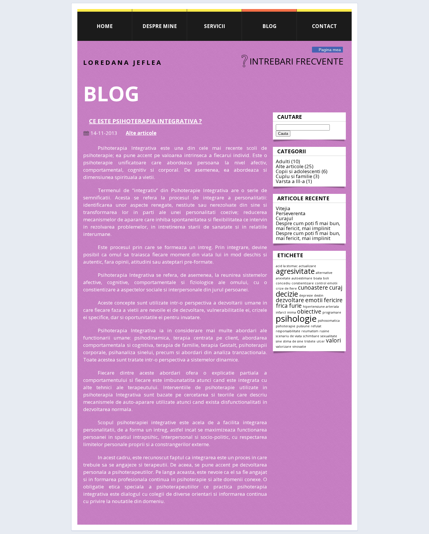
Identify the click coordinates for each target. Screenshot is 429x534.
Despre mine (159, 26)
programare (331, 312)
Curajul (284, 218)
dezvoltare (290, 300)
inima (291, 312)
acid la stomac (287, 266)
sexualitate (328, 336)
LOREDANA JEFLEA (122, 62)
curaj (335, 287)
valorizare (283, 347)
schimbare (311, 336)
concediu (283, 283)
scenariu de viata (289, 336)
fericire (333, 300)
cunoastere (313, 287)
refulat (316, 326)
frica (282, 305)
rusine (324, 331)
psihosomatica (329, 321)
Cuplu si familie (294, 176)
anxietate (283, 278)
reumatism (309, 331)
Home (105, 26)
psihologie (296, 318)
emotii (313, 300)
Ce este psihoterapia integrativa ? (145, 121)
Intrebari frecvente (296, 61)
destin (318, 295)
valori (333, 340)
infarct (281, 312)
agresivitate (295, 271)
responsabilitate (288, 331)
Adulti (283, 161)
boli (326, 278)
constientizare (303, 283)
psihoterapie (285, 326)
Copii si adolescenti (298, 171)
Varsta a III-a (290, 181)
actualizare (307, 266)
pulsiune (303, 326)
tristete (309, 341)
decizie (287, 294)
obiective (309, 311)
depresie (306, 295)
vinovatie (299, 347)
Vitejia (283, 208)
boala (317, 278)
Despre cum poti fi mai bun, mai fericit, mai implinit (308, 226)
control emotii (326, 283)
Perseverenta (291, 213)
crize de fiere (286, 288)
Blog (269, 26)
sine (279, 341)
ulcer (321, 341)
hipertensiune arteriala (321, 307)
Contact (324, 26)
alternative (324, 273)
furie (295, 305)
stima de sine (293, 341)
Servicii (214, 26)
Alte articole (290, 166)
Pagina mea (330, 49)
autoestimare (302, 278)
